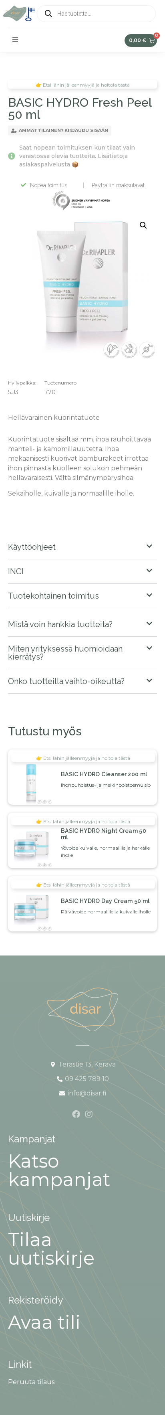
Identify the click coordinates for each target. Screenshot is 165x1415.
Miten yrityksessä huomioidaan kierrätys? (65, 653)
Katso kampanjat (59, 1170)
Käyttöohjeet (32, 547)
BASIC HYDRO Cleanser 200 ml (104, 774)
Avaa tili (44, 1322)
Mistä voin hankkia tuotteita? (60, 624)
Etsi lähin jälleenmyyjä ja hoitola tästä (86, 758)
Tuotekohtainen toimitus (53, 596)
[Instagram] (89, 1114)
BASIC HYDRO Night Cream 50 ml (103, 834)
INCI (16, 571)
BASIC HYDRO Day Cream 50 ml (105, 901)
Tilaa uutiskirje (51, 1248)
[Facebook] (76, 1114)
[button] (15, 39)
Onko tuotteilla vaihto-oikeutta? (66, 681)
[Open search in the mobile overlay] (96, 13)
